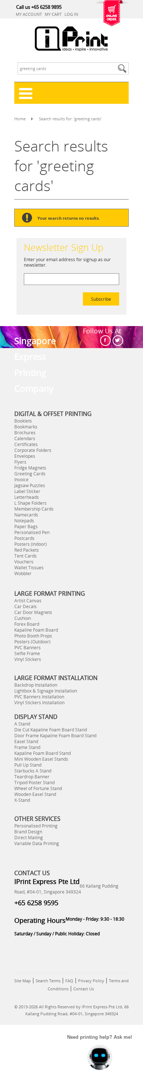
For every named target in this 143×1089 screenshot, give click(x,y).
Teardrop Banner (32, 776)
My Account (29, 14)
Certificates (26, 444)
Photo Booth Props (33, 636)
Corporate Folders (32, 450)
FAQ (69, 980)
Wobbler (23, 573)
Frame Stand (27, 747)
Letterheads (26, 497)
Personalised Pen (32, 532)
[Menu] (71, 93)
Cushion (22, 618)
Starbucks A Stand (32, 771)
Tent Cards (25, 556)
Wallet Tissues (29, 567)
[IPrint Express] (71, 39)
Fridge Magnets (30, 468)
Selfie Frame (27, 653)
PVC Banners (27, 647)
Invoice (21, 479)
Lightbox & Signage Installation (45, 691)
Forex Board (26, 624)
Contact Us (83, 988)
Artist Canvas (27, 600)
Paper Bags (26, 526)
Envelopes (24, 456)
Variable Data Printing (36, 843)
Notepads (24, 520)
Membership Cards (34, 509)
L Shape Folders (30, 503)
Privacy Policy (91, 980)
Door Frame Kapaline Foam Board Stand (55, 735)
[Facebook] (105, 340)
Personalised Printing (36, 826)
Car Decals (25, 606)
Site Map (22, 980)
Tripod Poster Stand (34, 782)
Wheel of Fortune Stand (38, 788)
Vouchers (23, 561)
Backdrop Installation (35, 685)
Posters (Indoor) (30, 544)
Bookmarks (25, 427)
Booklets (23, 421)
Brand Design (28, 831)
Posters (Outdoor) (32, 641)
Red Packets (26, 550)
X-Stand (22, 800)
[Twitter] (118, 340)
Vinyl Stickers (27, 659)
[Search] (123, 68)
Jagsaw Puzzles (29, 485)
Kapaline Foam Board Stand (42, 753)
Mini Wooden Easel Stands (41, 759)
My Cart (53, 14)
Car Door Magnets (33, 612)
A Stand (22, 724)
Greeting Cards (29, 473)
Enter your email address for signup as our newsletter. (67, 262)
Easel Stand (26, 741)
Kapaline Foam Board (36, 630)
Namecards (26, 515)
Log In (71, 14)
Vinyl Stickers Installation (39, 702)
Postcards (24, 538)
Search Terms (48, 980)
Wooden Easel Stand (35, 794)
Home (20, 118)
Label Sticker (27, 491)
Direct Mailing (28, 837)
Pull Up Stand (27, 765)
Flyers (20, 462)
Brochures (25, 432)
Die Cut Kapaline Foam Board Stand (50, 729)
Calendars (24, 438)
